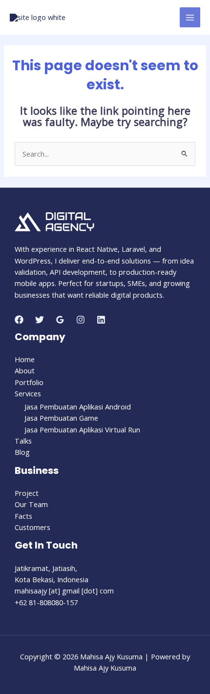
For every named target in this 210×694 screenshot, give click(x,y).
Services (28, 393)
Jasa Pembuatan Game (61, 418)
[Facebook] (19, 319)
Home (25, 359)
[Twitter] (39, 319)
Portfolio (29, 382)
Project (27, 493)
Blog (22, 452)
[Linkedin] (101, 319)
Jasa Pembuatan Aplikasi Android (77, 406)
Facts (23, 516)
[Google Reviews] (60, 319)
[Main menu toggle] (190, 17)
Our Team (31, 504)
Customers (32, 527)
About (25, 370)
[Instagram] (80, 319)
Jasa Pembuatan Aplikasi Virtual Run (82, 429)
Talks (23, 441)
